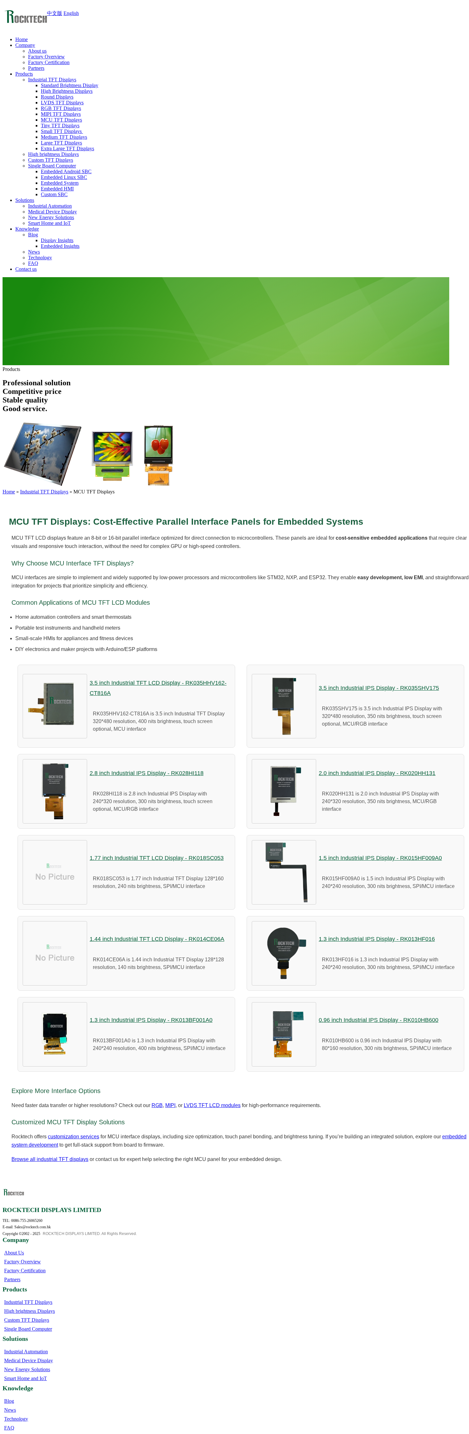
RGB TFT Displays (61, 108)
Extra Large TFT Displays (67, 148)
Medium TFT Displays (64, 137)
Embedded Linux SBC (64, 177)
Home (21, 39)
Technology (40, 257)
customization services (73, 1136)
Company (25, 45)
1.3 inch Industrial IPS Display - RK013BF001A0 (151, 1020)
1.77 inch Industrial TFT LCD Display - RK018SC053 (157, 858)
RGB (157, 1105)
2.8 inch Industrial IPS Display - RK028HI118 (147, 773)
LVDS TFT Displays (62, 102)
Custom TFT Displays (50, 160)
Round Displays (57, 97)
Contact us (26, 269)
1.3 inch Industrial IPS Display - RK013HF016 (377, 939)
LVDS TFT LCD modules (212, 1105)
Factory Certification (49, 62)
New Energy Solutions (51, 217)
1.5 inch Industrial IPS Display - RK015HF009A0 (380, 858)
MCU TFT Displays (61, 119)
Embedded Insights (60, 246)
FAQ (33, 263)
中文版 (54, 13)
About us (37, 51)
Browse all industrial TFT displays (49, 1159)
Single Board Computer (52, 165)
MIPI (170, 1105)
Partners (36, 68)
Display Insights (57, 240)
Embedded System (59, 183)
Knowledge (27, 229)
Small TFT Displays (62, 131)
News (34, 252)
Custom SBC (54, 194)
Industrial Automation (50, 206)
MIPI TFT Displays (61, 114)
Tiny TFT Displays (60, 125)
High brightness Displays (53, 154)
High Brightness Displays (67, 91)
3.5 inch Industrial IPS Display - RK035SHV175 (379, 688)
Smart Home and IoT (49, 223)
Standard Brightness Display (69, 85)
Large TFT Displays (61, 142)
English (71, 13)
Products (24, 74)
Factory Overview (46, 56)
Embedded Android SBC (66, 171)
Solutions (24, 200)
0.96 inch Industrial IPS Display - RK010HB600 (378, 1020)
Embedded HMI (57, 188)
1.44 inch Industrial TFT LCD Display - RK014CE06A (157, 939)
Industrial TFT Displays (52, 79)
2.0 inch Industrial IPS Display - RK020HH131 (377, 773)
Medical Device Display (52, 211)
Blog (33, 234)
